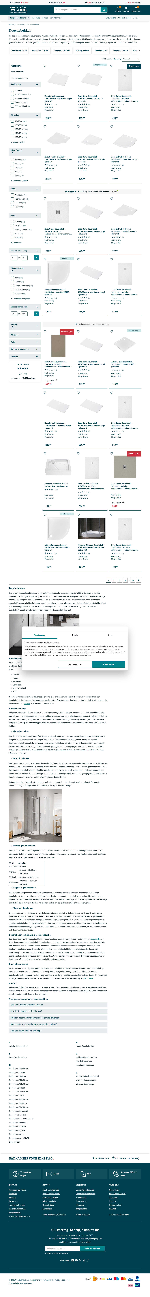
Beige (19, 163)
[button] (45, 65)
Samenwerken (115, 1205)
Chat (89, 1173)
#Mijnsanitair (81, 1208)
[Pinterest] (80, 1260)
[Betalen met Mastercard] (123, 1279)
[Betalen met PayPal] (137, 1278)
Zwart (19, 175)
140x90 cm (21, 133)
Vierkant (20, 202)
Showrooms (111, 17)
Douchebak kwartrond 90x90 (21, 1118)
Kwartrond (21, 195)
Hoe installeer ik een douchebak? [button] (26, 1011)
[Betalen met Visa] (109, 1279)
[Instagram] (83, 1260)
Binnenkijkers (81, 1201)
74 (133, 580)
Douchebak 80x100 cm (18, 1099)
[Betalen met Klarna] (130, 1285)
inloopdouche (94, 939)
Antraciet (20, 159)
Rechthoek (22, 199)
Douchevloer (14, 1142)
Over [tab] (110, 635)
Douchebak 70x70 (16, 1095)
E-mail (56, 1173)
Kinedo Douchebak (84, 1061)
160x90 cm (21, 137)
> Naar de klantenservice (19, 1216)
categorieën (19, 78)
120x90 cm (21, 129)
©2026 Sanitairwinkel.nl (19, 1280)
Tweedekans (21, 102)
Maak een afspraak (51, 1190)
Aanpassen (73, 664)
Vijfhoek (19, 206)
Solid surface (22, 289)
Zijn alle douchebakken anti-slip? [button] (26, 1030)
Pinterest (89, 978)
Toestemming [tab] (39, 635)
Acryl (19, 277)
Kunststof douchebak (85, 1065)
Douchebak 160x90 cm (18, 1091)
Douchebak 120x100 (17, 1076)
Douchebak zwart (16, 1134)
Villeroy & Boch (23, 229)
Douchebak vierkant (17, 1126)
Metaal (19, 281)
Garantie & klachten (17, 1208)
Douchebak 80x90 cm (18, 1103)
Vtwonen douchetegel (85, 1084)
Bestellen (13, 1193)
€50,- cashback (22, 106)
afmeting (18, 142)
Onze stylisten (48, 1205)
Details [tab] (75, 635)
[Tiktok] (87, 1260)
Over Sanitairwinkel (117, 1193)
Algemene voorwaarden (41, 1280)
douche (27, 703)
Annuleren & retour (17, 1205)
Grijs (19, 167)
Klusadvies (47, 1208)
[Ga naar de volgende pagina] (138, 580)
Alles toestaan (108, 664)
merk (16, 242)
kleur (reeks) (19, 180)
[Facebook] (72, 1260)
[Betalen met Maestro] (116, 1279)
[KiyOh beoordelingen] (88, 1279)
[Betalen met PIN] (130, 1279)
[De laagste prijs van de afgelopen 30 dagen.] (56, 380)
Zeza (19, 237)
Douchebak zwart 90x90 (19, 1138)
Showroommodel (23, 94)
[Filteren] (36, 257)
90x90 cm (21, 121)
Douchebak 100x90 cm (18, 1068)
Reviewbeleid (14, 1212)
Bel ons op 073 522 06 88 (129, 1174)
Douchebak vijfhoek (17, 1130)
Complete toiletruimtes (85, 1193)
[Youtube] (76, 1260)
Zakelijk (136, 17)
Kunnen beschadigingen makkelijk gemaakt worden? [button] (35, 1017)
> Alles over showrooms (119, 1214)
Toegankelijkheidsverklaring (20, 1283)
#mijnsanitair (55, 17)
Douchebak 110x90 (17, 1072)
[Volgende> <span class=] (139, 50)
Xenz (19, 233)
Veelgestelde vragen (25, 1174)
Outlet (18, 90)
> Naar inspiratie (83, 1214)
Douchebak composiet (18, 1111)
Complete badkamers (85, 1190)
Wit (18, 171)
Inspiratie (36, 17)
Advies (45, 17)
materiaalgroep (20, 298)
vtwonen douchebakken (86, 1080)
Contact (112, 1208)
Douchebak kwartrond (18, 1114)
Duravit (20, 221)
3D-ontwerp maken (50, 1197)
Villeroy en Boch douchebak (87, 1076)
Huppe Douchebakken (85, 1046)
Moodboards (81, 1197)
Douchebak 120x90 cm (18, 1084)
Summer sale (22, 98)
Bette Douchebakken (18, 1057)
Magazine (80, 1205)
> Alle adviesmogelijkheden (54, 1214)
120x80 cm (21, 125)
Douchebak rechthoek (18, 1122)
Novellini (20, 225)
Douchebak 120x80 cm (18, 1080)
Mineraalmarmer (24, 285)
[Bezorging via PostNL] (95, 1278)
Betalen (12, 1197)
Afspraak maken (124, 17)
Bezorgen (13, 1201)
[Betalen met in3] (137, 1285)
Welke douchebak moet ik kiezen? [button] (27, 1004)
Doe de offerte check (51, 1193)
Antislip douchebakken (18, 1046)
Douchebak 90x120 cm (18, 1107)
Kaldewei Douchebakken (86, 1057)
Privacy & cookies (61, 1280)
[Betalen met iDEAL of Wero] (102, 1279)
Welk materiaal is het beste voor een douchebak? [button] (34, 1024)
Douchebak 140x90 (17, 1088)
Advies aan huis (49, 1201)
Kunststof (20, 293)
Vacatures (113, 1197)
